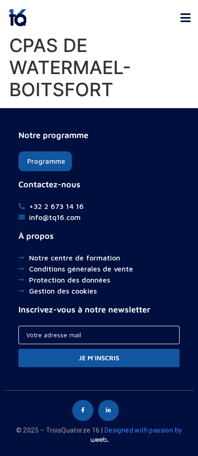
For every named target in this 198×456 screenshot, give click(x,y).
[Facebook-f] (82, 410)
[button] (185, 15)
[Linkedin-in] (108, 410)
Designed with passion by (143, 430)
